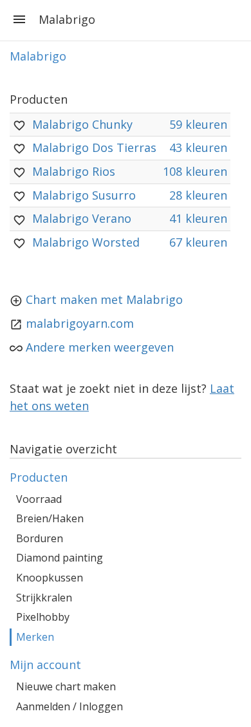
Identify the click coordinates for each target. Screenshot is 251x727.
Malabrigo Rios (73, 171)
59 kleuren (198, 124)
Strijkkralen (44, 597)
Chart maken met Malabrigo (104, 299)
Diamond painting (59, 558)
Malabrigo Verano (81, 218)
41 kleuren (198, 218)
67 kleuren (198, 242)
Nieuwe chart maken (66, 686)
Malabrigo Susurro (84, 195)
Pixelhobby (43, 617)
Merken (35, 637)
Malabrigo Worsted (86, 242)
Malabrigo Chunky (82, 124)
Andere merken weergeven (100, 347)
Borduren (39, 538)
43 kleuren (198, 147)
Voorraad (39, 499)
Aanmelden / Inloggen (69, 706)
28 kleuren (198, 195)
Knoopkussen (49, 578)
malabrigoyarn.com (80, 323)
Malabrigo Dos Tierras (94, 147)
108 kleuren (195, 171)
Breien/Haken (50, 518)
